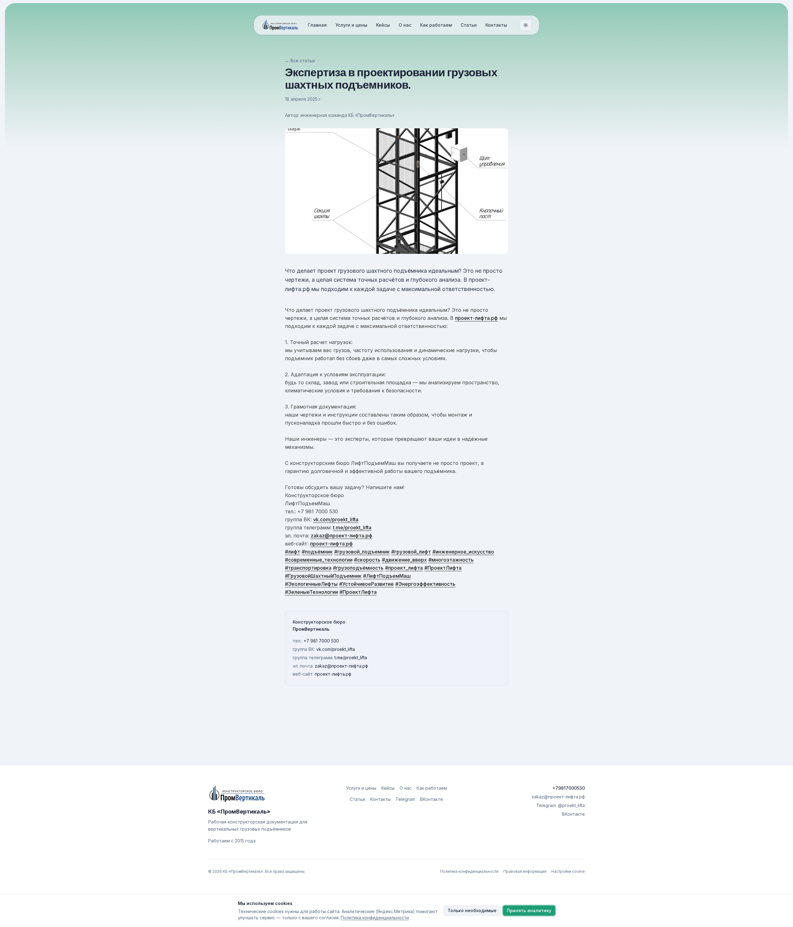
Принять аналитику (529, 910)
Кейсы (383, 25)
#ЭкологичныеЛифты (311, 584)
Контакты (496, 25)
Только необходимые (472, 910)
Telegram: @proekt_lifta (560, 805)
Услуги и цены (351, 25)
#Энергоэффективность (425, 584)
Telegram (405, 799)
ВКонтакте (431, 799)
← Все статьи (300, 60)
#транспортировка (308, 568)
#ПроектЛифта (443, 568)
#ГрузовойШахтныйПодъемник (323, 576)
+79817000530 (568, 788)
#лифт (292, 552)
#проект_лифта (404, 568)
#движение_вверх (404, 560)
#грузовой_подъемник (362, 552)
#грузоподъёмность (358, 568)
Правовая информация (524, 871)
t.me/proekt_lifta (352, 527)
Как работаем (436, 25)
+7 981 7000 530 (321, 640)
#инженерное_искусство (463, 552)
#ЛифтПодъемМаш (387, 576)
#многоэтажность (451, 560)
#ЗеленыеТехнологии (311, 592)
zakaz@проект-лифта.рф (341, 535)
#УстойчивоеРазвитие (366, 584)
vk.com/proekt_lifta (335, 519)
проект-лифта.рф (476, 318)
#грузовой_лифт (411, 552)
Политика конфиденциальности (469, 871)
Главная (317, 25)
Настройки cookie (568, 871)
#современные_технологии (319, 560)
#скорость (367, 560)
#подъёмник (317, 552)
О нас (405, 25)
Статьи (469, 25)
